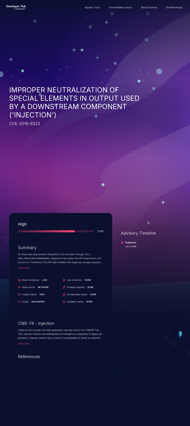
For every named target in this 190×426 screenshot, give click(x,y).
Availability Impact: (75, 301)
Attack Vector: (28, 287)
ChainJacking (22, 406)
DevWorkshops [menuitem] (174, 7)
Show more (23, 268)
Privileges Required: (76, 287)
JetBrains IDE (81, 406)
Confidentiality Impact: (77, 294)
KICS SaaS (139, 406)
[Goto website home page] (16, 7)
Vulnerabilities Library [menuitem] (120, 7)
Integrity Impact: (29, 294)
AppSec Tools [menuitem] (92, 7)
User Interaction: (74, 280)
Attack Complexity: (31, 280)
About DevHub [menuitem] (149, 7)
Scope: (25, 301)
